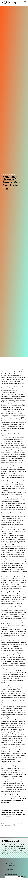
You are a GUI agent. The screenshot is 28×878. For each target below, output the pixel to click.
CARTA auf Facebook (11, 863)
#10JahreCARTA (10, 869)
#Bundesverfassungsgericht (8, 174)
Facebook (8, 816)
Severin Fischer (7, 365)
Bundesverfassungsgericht (11, 824)
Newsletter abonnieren (11, 874)
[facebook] (24, 877)
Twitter (23, 814)
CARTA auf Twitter (10, 865)
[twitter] (22, 877)
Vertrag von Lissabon (10, 825)
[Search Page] (19, 877)
